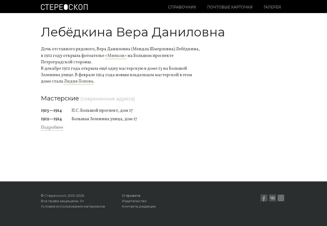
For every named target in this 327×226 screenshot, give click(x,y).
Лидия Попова (78, 81)
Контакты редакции (139, 206)
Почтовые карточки (230, 7)
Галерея (272, 7)
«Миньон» (116, 56)
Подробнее (52, 127)
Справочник (182, 7)
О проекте (131, 195)
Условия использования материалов (73, 206)
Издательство (134, 201)
